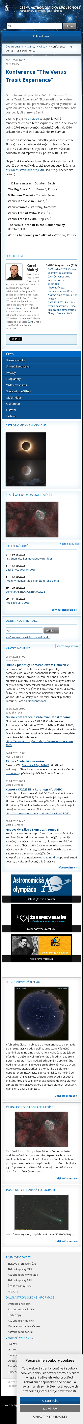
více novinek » (67, 867)
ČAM (30, 321)
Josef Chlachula (14, 756)
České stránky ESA (19, 1286)
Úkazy (43, 46)
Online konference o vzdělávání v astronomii (38, 717)
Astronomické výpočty (21, 1309)
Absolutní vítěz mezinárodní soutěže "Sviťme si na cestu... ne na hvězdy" (62, 293)
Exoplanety (13, 379)
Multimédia (13, 397)
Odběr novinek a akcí (22, 620)
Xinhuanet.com (37, 701)
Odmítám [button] (50, 1409)
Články (31, 46)
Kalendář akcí (17, 546)
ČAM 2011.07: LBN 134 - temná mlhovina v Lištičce (62, 304)
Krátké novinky (18, 648)
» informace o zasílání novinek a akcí (28, 637)
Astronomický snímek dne (26, 425)
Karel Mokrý (12, 64)
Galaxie (12, 1349)
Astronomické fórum (20, 1332)
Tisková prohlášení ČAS (22, 1263)
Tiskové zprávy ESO (20, 1280)
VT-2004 (33, 118)
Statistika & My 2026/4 (35, 765)
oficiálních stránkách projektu (25, 170)
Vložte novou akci (69, 544)
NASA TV (13, 1291)
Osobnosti (13, 404)
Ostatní (11, 410)
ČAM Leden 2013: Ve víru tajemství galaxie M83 (62, 270)
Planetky (13, 1355)
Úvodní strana (14, 46)
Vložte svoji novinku (68, 646)
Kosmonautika (15, 360)
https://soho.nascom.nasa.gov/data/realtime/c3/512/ (38, 813)
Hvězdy (11, 372)
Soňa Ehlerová (14, 712)
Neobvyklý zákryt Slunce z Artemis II (32, 829)
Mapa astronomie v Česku (24, 1326)
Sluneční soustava (18, 366)
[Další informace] (41, 1014)
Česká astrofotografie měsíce (29, 495)
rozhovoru (12, 773)
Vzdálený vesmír (16, 385)
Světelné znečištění (18, 391)
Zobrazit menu (41, 36)
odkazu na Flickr (49, 857)
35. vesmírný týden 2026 (24, 982)
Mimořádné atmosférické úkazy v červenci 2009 (62, 311)
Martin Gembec (14, 660)
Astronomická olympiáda (23, 1274)
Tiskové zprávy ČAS (20, 1269)
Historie (11, 416)
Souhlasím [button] (50, 1401)
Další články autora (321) (61, 265)
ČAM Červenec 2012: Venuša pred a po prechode (59, 280)
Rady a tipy (14, 1315)
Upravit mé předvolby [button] (50, 1416)
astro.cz (18, 308)
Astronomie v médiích (21, 1320)
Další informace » (66, 1095)
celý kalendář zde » (64, 609)
